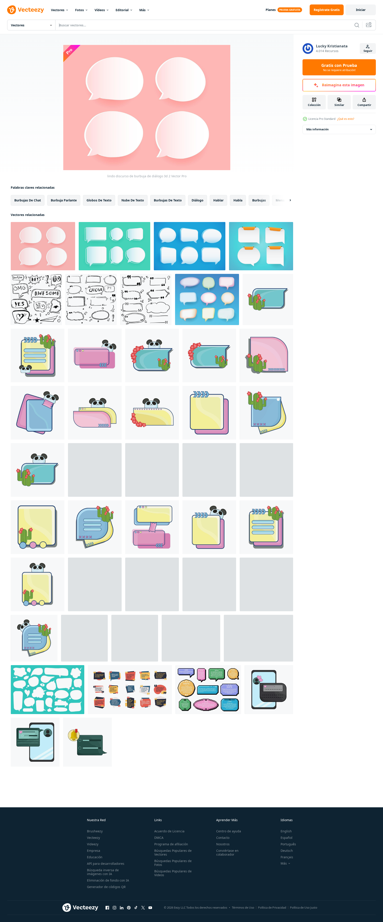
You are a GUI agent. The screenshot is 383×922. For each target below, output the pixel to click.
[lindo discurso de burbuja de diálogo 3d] (189, 246)
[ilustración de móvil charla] (35, 742)
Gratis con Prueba (339, 67)
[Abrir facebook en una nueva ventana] (107, 907)
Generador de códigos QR (106, 887)
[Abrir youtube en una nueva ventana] (150, 907)
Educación (94, 857)
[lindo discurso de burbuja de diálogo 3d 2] (43, 246)
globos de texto (99, 200)
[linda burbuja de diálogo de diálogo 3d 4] (261, 246)
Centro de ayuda (228, 831)
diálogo (197, 200)
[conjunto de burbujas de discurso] (258, 638)
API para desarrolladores (105, 863)
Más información (317, 129)
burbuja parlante (64, 200)
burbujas (259, 200)
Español (286, 837)
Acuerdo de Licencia (169, 831)
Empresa (93, 850)
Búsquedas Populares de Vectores (173, 852)
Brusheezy (95, 831)
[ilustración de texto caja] (268, 299)
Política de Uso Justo (303, 907)
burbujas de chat (27, 200)
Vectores (57, 10)
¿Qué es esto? (345, 119)
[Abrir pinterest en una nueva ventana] (129, 907)
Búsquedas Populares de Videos (173, 873)
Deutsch (287, 850)
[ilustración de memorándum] (37, 413)
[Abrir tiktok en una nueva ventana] (136, 907)
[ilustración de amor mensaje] (269, 689)
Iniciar (361, 10)
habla (237, 200)
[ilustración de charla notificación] (87, 742)
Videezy (92, 844)
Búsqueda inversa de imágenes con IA (103, 872)
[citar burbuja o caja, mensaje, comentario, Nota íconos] (191, 638)
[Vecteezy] (25, 9)
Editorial (122, 10)
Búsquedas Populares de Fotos (173, 863)
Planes (271, 10)
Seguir (368, 51)
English (286, 831)
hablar (218, 200)
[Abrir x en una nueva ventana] (143, 907)
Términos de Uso (243, 907)
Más (142, 10)
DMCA (158, 837)
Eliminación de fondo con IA (108, 880)
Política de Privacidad (272, 907)
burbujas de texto (168, 200)
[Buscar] (357, 25)
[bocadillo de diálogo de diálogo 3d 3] (114, 246)
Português (288, 844)
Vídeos (100, 10)
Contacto (222, 837)
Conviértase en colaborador (227, 852)
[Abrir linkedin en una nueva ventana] (121, 907)
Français (287, 857)
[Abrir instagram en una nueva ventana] (114, 907)
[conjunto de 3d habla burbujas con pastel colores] (207, 299)
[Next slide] (286, 200)
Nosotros (223, 844)
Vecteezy (93, 837)
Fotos (79, 10)
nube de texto (132, 200)
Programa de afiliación (171, 844)
